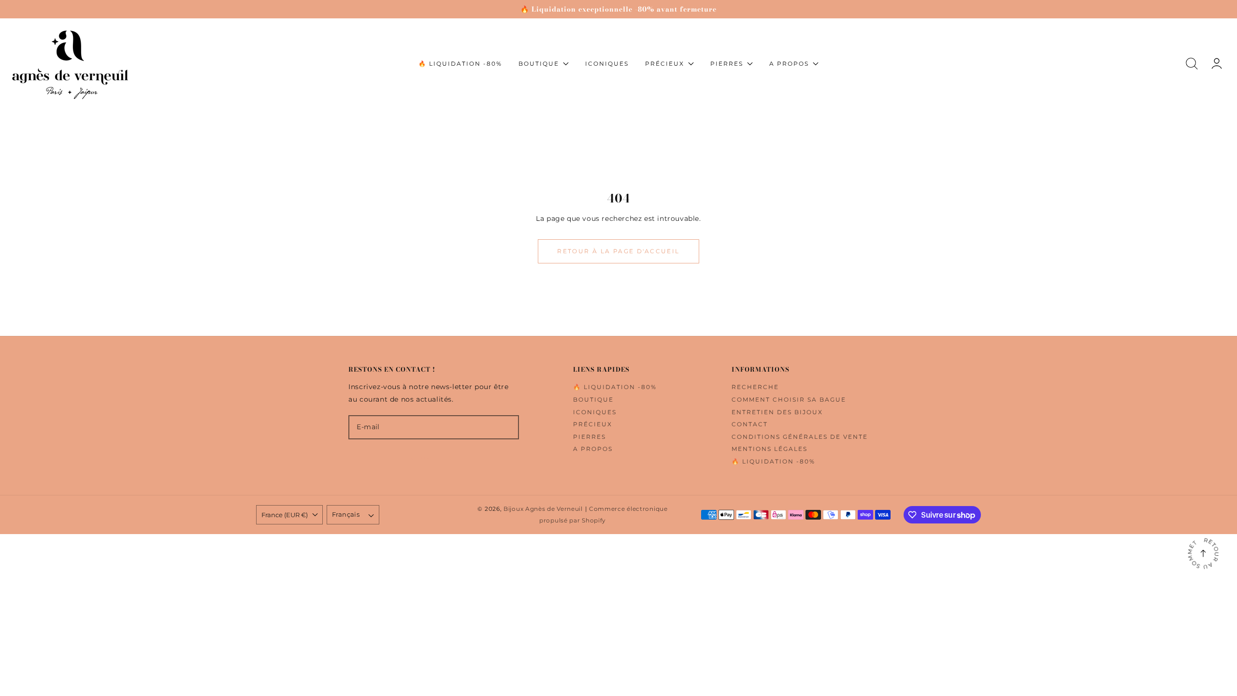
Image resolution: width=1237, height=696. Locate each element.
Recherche (755, 387)
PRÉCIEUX (592, 424)
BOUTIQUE (593, 399)
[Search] (1191, 64)
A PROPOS (593, 448)
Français (346, 514)
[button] (1191, 63)
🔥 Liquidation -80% (615, 387)
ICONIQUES (595, 412)
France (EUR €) (284, 515)
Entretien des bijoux (777, 412)
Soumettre (434, 458)
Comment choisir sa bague (789, 399)
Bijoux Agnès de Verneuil (543, 509)
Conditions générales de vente (800, 436)
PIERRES (589, 436)
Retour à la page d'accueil (618, 251)
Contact (750, 424)
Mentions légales (769, 448)
